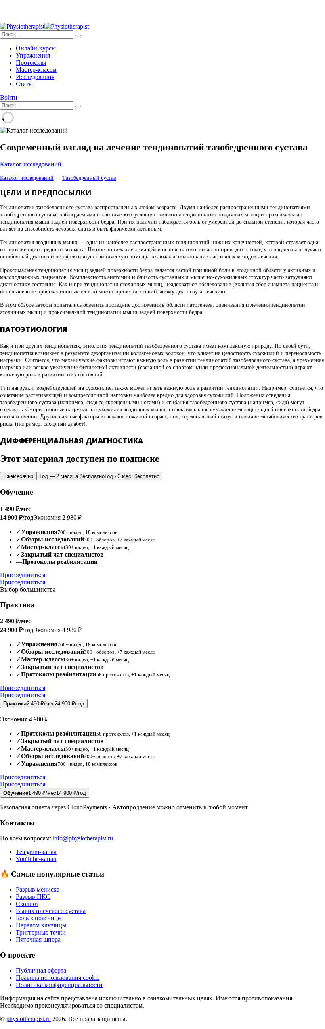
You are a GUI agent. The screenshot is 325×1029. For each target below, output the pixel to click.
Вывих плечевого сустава (51, 911)
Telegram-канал (36, 851)
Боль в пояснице (38, 918)
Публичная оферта (41, 970)
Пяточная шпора (38, 939)
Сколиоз (27, 903)
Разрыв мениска (37, 889)
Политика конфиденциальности (59, 984)
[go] (78, 36)
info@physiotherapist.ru (83, 838)
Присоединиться (22, 575)
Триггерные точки (41, 932)
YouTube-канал (36, 859)
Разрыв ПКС (33, 896)
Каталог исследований (30, 164)
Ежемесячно (18, 476)
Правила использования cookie (57, 977)
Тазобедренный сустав (89, 178)
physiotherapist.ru (28, 1019)
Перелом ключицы (41, 925)
